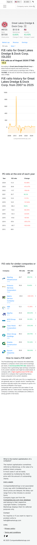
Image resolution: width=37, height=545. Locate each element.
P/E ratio (5, 46)
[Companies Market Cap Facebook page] (4, 536)
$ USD (26, 2)
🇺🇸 (17, 2)
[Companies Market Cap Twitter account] (7, 536)
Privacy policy (10, 528)
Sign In (9, 2)
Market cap (6, 42)
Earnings (24, 42)
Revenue (16, 42)
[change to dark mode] (33, 2)
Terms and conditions (13, 532)
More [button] (12, 46)
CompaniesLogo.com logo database (17, 500)
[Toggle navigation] (5, 6)
